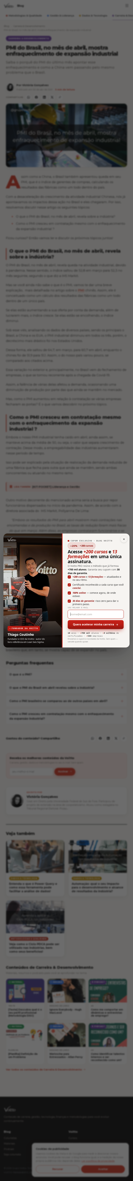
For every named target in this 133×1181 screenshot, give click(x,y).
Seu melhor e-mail (78, 608)
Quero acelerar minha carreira (93, 624)
